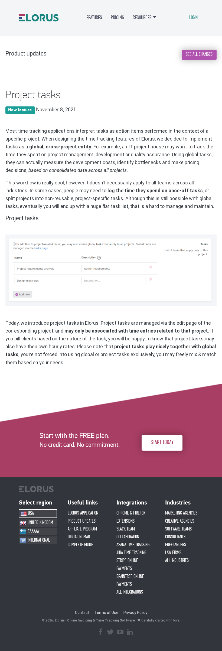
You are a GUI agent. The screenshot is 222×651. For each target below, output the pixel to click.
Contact (82, 612)
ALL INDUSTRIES (177, 560)
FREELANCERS (175, 544)
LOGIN (193, 17)
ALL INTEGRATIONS (129, 592)
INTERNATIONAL (38, 540)
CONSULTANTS (175, 537)
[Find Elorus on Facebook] (100, 632)
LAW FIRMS (173, 552)
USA (30, 513)
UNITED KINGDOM (40, 522)
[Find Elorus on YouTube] (120, 632)
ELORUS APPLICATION (83, 513)
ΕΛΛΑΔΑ (33, 531)
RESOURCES (142, 17)
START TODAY (162, 442)
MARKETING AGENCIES (181, 513)
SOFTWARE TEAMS (178, 529)
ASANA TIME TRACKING (132, 544)
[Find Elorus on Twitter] (110, 632)
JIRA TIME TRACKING (131, 552)
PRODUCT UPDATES (82, 521)
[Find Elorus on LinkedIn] (130, 632)
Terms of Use (106, 612)
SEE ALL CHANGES (199, 54)
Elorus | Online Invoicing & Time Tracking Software (95, 620)
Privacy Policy (135, 612)
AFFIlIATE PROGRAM (82, 529)
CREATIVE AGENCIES (179, 521)
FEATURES (94, 17)
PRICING (117, 17)
